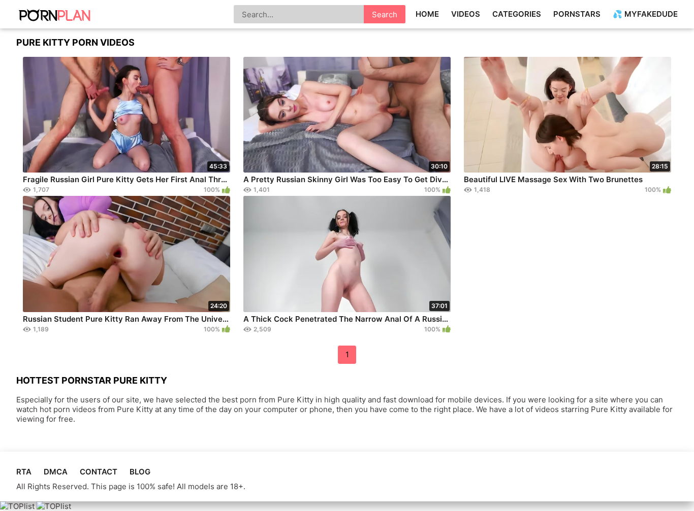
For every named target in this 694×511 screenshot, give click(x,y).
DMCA (56, 471)
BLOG (140, 471)
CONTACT (98, 471)
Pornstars (577, 14)
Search (384, 14)
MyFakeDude (651, 14)
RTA (23, 471)
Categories (516, 14)
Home (427, 14)
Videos (465, 14)
